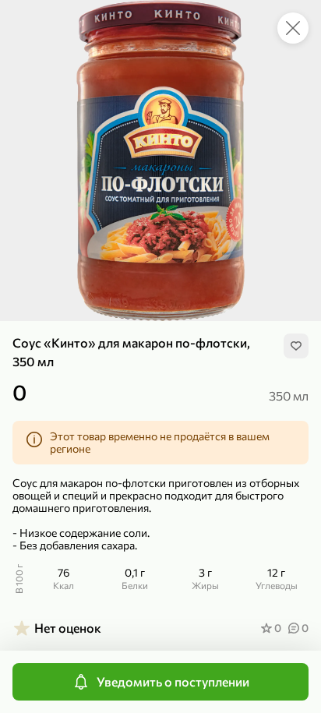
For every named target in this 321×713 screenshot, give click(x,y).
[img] (296, 346)
